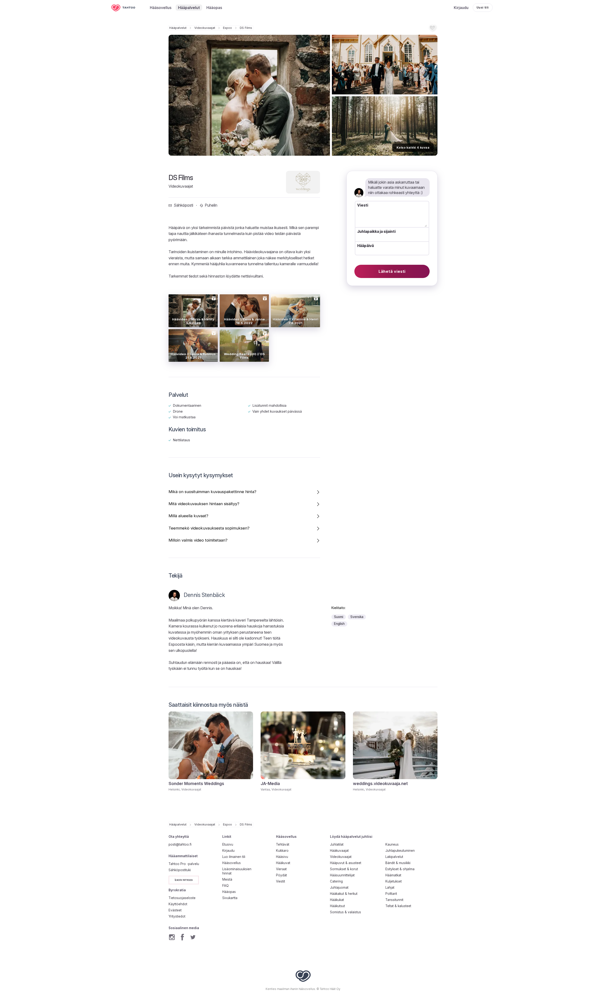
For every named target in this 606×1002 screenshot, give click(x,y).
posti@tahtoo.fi (180, 844)
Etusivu (227, 844)
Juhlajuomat (339, 887)
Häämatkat (393, 875)
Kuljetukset (393, 881)
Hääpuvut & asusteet (345, 863)
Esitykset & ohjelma (399, 869)
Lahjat (389, 887)
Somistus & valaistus (345, 912)
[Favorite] (432, 28)
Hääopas (229, 892)
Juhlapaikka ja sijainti (376, 232)
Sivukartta (229, 898)
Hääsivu (282, 857)
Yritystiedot (177, 916)
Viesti (362, 205)
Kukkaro (282, 850)
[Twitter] (193, 937)
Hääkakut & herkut (343, 894)
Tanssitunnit (394, 900)
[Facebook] (182, 937)
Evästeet (175, 910)
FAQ (225, 885)
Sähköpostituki (180, 870)
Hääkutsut (337, 906)
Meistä (227, 879)
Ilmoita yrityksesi (184, 880)
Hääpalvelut (178, 28)
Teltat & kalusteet (398, 906)
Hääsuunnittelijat (342, 875)
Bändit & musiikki (397, 863)
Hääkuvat (283, 863)
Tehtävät (282, 844)
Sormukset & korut (344, 869)
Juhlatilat (336, 844)
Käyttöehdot (178, 904)
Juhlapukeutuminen (400, 850)
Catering (336, 881)
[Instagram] (172, 937)
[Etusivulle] (127, 7)
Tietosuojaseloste (182, 898)
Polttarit (391, 894)
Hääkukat (337, 900)
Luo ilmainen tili (233, 857)
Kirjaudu (228, 850)
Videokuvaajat (204, 28)
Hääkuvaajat (339, 850)
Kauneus (392, 844)
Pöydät (281, 875)
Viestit (280, 881)
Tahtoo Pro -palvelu (184, 864)
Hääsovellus (231, 863)
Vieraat (281, 869)
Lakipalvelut (394, 857)
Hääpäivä (365, 246)
